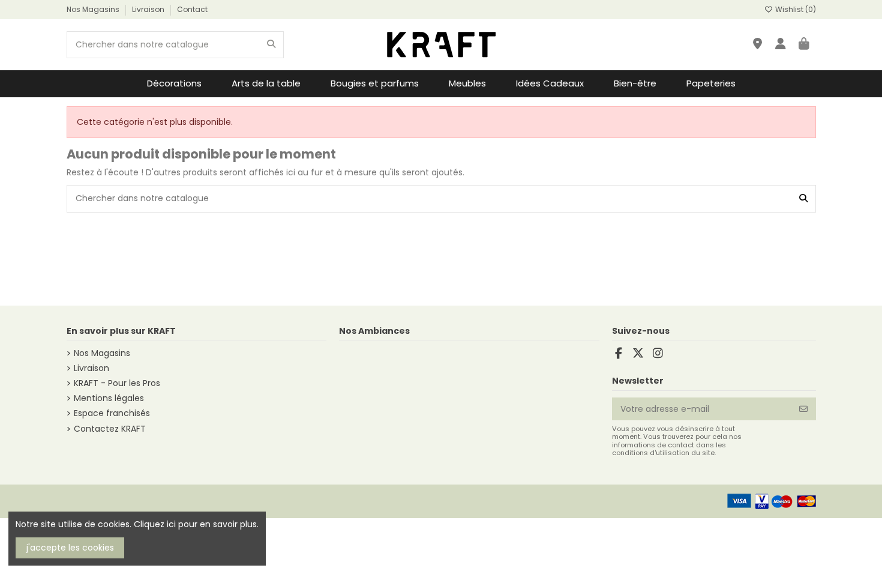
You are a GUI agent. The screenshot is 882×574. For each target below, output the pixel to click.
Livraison (149, 9)
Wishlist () (794, 9)
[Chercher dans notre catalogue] (271, 44)
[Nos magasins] (757, 45)
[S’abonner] (803, 408)
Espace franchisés (112, 413)
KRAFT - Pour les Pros (117, 383)
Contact (192, 9)
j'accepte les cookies (70, 548)
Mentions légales (109, 398)
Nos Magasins (94, 9)
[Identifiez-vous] (780, 45)
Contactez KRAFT (110, 429)
